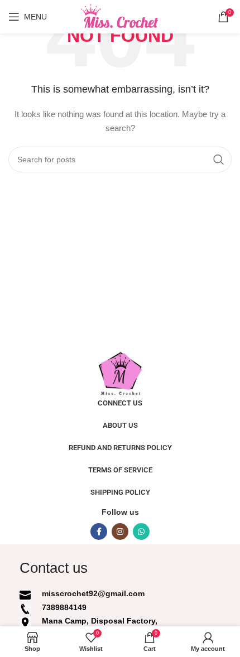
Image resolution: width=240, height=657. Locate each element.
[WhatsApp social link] (141, 531)
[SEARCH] (219, 159)
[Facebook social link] (98, 531)
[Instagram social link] (120, 531)
